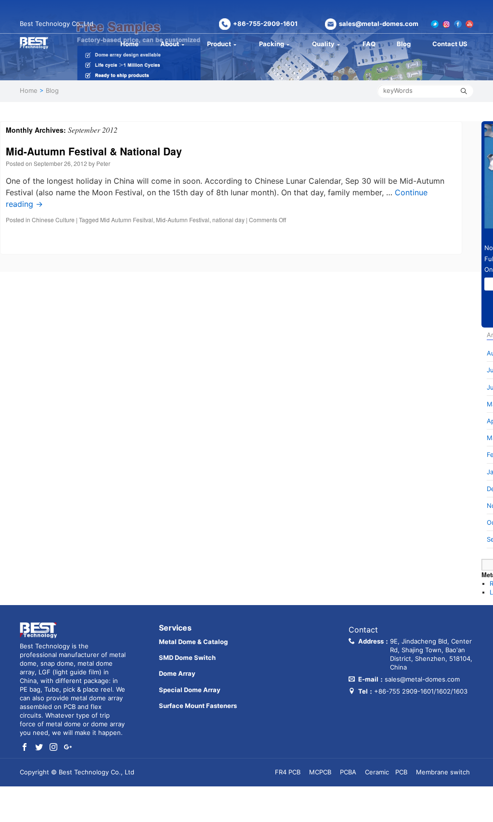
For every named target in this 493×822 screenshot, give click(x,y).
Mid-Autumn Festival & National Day (94, 151)
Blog (404, 44)
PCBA (348, 772)
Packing (271, 44)
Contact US (449, 44)
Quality (323, 44)
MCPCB (320, 772)
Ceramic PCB (386, 772)
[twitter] (39, 747)
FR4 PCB (287, 772)
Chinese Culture (53, 219)
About (169, 44)
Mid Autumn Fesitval (126, 219)
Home (129, 44)
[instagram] (53, 747)
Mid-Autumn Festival (182, 219)
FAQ (369, 44)
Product (219, 44)
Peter (103, 163)
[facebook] (24, 747)
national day (228, 219)
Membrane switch (443, 772)
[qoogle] (68, 747)
